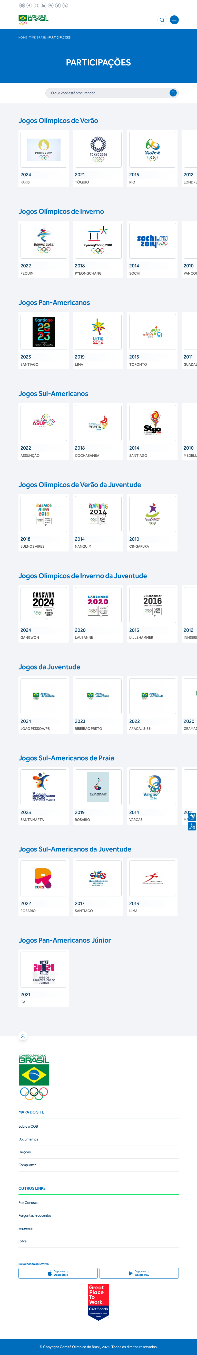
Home (22, 37)
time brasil (38, 37)
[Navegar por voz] (192, 826)
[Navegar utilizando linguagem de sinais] (192, 817)
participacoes (59, 37)
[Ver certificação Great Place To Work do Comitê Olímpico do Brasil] (98, 1302)
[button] (162, 20)
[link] (21, 5)
